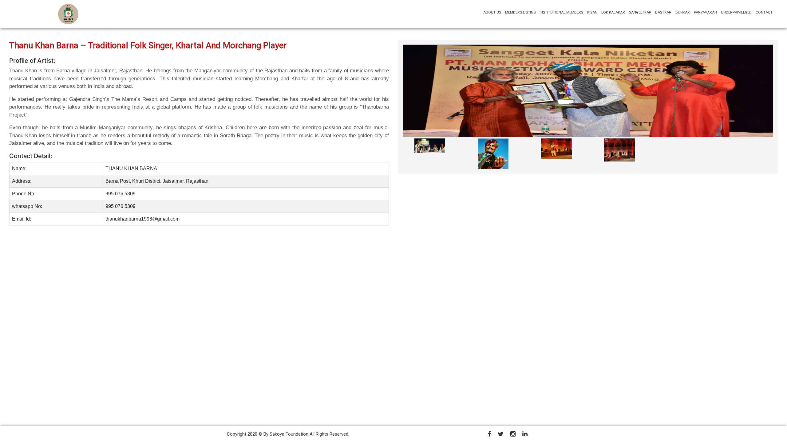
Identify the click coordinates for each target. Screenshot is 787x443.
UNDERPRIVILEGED (736, 12)
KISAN (592, 12)
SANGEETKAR (640, 12)
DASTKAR (663, 12)
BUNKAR (682, 12)
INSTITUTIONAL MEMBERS (561, 12)
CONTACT (764, 12)
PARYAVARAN (705, 12)
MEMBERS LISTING (520, 12)
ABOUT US (493, 12)
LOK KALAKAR (613, 12)
